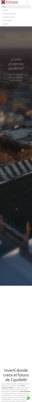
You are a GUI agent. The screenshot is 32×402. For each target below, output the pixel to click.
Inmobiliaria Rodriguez (9, 2)
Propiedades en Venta (9, 17)
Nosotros (5, 10)
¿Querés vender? (7, 20)
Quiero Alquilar (16, 74)
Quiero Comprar (16, 77)
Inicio (4, 7)
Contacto (5, 24)
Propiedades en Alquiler (9, 13)
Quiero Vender (16, 80)
